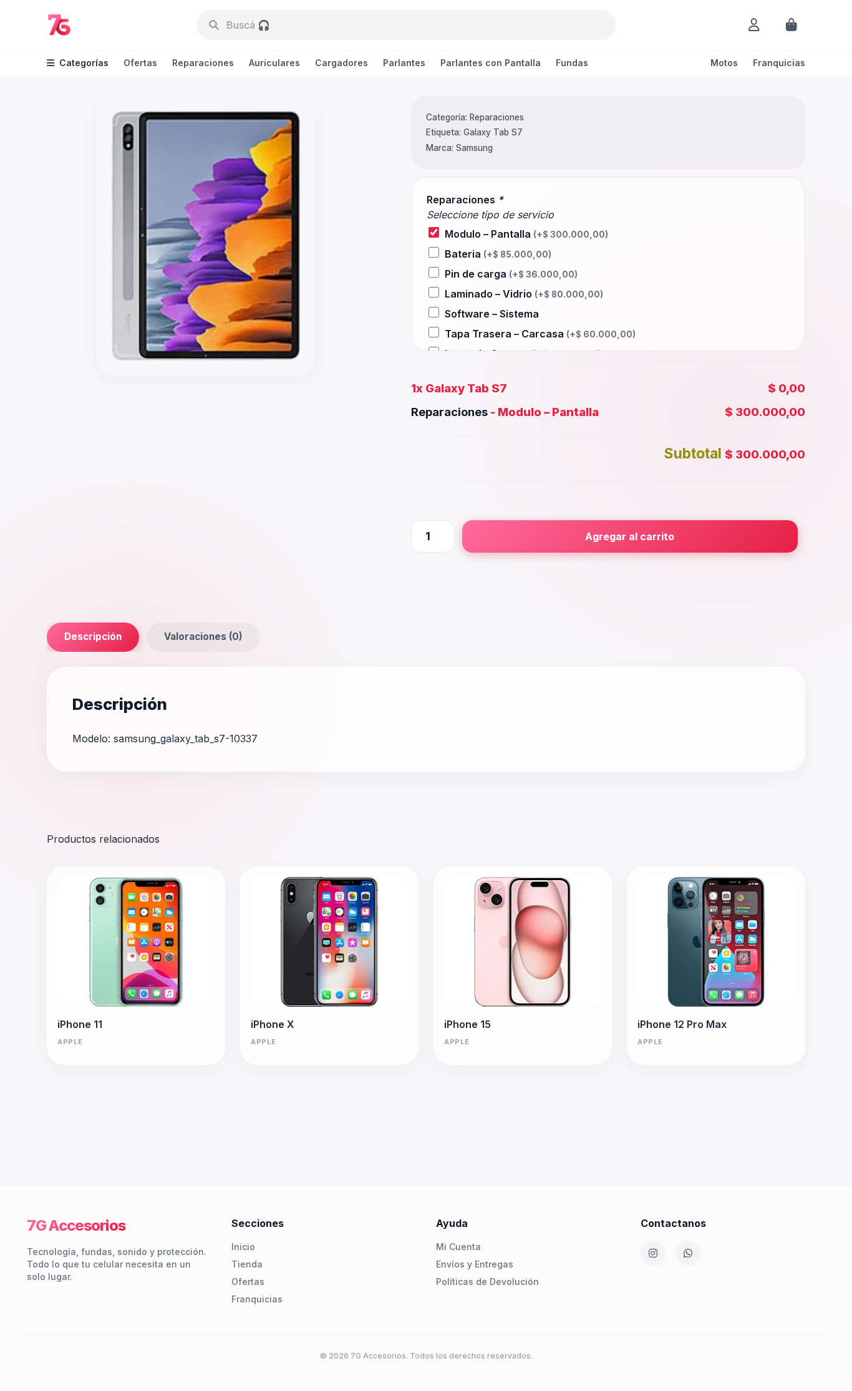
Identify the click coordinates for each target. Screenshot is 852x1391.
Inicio (243, 1246)
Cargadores (341, 62)
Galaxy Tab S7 (493, 132)
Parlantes (404, 62)
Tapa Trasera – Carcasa (540, 333)
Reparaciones (203, 62)
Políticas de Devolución (487, 1281)
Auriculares (274, 62)
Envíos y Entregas (474, 1264)
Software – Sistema (492, 314)
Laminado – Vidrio (524, 294)
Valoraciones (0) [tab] (203, 636)
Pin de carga (511, 274)
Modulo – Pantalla (526, 234)
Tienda (247, 1264)
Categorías (84, 62)
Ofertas (140, 62)
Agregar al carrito (629, 536)
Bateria (498, 254)
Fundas (572, 62)
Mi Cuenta (458, 1246)
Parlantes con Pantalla (490, 62)
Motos (724, 62)
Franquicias (779, 62)
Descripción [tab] (93, 636)
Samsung (474, 148)
